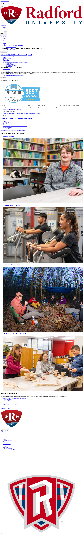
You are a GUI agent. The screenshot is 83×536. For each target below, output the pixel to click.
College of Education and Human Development (13, 45)
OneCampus (3, 25)
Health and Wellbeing (10, 73)
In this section (3, 51)
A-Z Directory (6, 447)
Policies (4, 446)
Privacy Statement (7, 444)
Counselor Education (8, 136)
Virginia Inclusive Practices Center (10, 404)
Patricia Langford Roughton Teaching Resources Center (14, 398)
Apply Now (3, 408)
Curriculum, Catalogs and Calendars (13, 57)
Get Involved (8, 72)
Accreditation (6, 59)
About (4, 43)
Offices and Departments (11, 47)
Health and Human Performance (12, 205)
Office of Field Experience (8, 64)
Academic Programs (7, 58)
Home (4, 44)
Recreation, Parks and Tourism (11, 264)
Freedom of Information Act (9, 449)
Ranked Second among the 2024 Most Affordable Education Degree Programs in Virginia (21, 113)
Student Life (6, 69)
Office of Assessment (7, 63)
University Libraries (7, 442)
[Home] (41, 24)
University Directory (7, 440)
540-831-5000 (3, 431)
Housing (7, 71)
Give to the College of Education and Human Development (15, 62)
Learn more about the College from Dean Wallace (13, 75)
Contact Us (5, 61)
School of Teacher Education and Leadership (15, 333)
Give (4, 29)
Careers (4, 450)
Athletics (2, 533)
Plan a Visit (7, 408)
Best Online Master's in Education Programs (12, 109)
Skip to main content (5, 1)
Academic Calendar (7, 441)
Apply (4, 27)
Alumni (4, 439)
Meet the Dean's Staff (7, 77)
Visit (4, 28)
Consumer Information (7, 448)
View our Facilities (7, 76)
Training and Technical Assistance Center (11, 403)
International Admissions (11, 65)
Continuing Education (10, 56)
